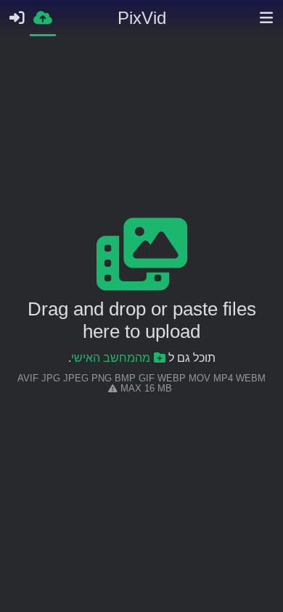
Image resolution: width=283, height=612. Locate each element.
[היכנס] (16, 18)
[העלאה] (42, 17)
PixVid (142, 18)
